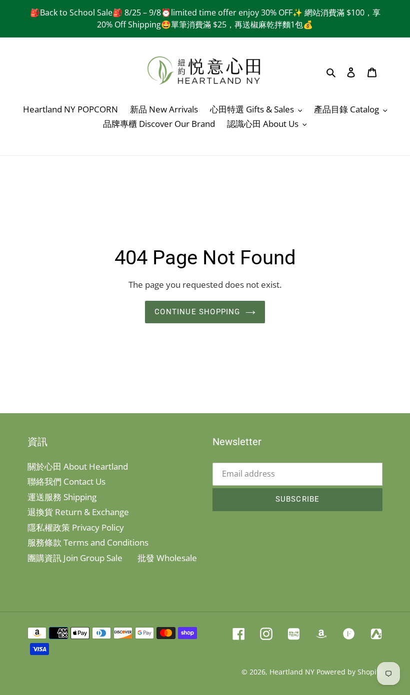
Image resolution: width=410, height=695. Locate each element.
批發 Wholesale (167, 558)
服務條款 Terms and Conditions (88, 542)
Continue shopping (197, 311)
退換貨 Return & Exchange (78, 512)
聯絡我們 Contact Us (67, 481)
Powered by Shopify (349, 672)
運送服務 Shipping (62, 497)
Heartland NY (292, 672)
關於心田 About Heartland (78, 466)
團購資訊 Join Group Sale (75, 558)
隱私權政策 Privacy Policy (76, 527)
